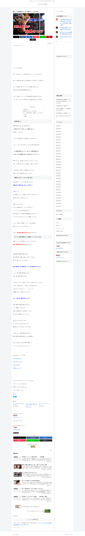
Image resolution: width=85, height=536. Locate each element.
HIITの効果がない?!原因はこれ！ (63, 113)
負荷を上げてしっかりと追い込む (30, 111)
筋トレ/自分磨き (16, 432)
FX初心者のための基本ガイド (62, 105)
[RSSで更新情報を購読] (34, 447)
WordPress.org (59, 231)
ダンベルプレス (16, 364)
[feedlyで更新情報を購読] (32, 447)
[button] (33, 40)
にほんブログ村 (16, 429)
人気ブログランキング (17, 417)
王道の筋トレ (26, 109)
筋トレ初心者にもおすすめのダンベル (64, 116)
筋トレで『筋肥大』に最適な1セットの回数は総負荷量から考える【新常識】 (31, 404)
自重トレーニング (17, 368)
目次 (31, 106)
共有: (26, 114)
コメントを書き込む (32, 519)
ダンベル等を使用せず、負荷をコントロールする (33, 112)
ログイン (58, 222)
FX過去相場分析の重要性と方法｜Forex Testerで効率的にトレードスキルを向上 (63, 101)
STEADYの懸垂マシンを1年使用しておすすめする (63, 109)
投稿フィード (59, 225)
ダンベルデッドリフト (18, 361)
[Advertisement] (32, 57)
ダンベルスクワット (17, 358)
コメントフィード (60, 228)
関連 (25, 116)
